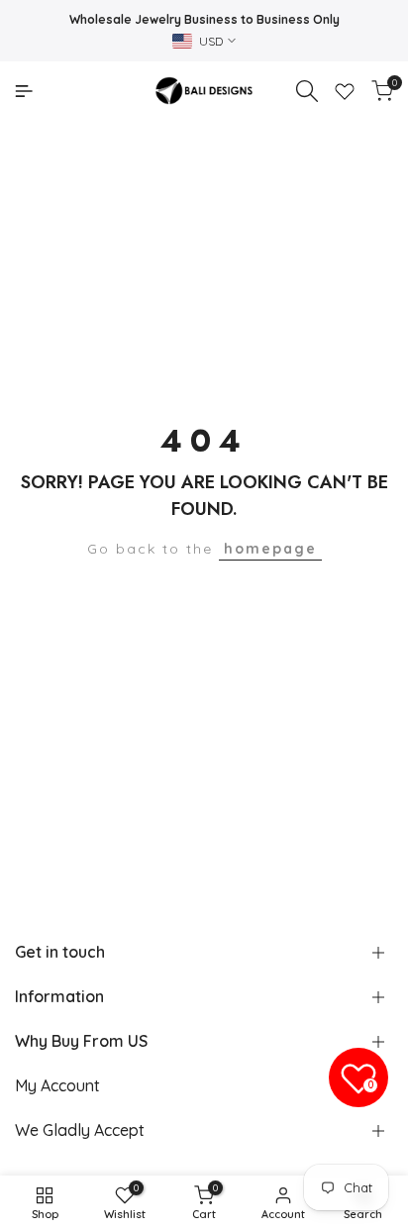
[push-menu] (24, 91)
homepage (270, 549)
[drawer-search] (307, 91)
